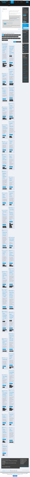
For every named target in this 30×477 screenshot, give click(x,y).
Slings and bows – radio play (5, 343)
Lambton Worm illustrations (11, 254)
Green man (5, 359)
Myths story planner (4, 196)
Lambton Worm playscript (4, 158)
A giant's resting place (11, 357)
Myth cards (5, 143)
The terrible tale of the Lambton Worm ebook (5, 49)
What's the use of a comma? (5, 234)
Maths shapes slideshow (4, 431)
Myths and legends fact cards (11, 272)
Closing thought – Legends (4, 92)
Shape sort (5, 446)
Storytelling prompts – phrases (11, 394)
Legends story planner (11, 195)
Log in (5, 23)
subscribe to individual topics (9, 22)
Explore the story (25, 37)
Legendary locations (25, 39)
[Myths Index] (24, 8)
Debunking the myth (25, 33)
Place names (24, 67)
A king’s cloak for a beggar (11, 107)
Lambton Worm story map (11, 73)
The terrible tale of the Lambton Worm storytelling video (25, 78)
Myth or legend (25, 75)
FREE (4, 321)
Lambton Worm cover (4, 253)
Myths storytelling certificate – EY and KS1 (5, 316)
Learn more (21, 474)
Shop (9, 4)
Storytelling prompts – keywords (5, 394)
